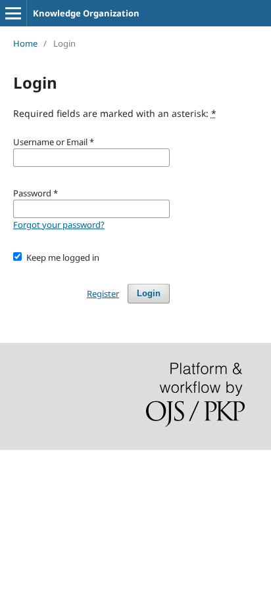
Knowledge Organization (86, 13)
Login (148, 293)
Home (25, 43)
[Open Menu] (13, 13)
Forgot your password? (59, 225)
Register (103, 294)
